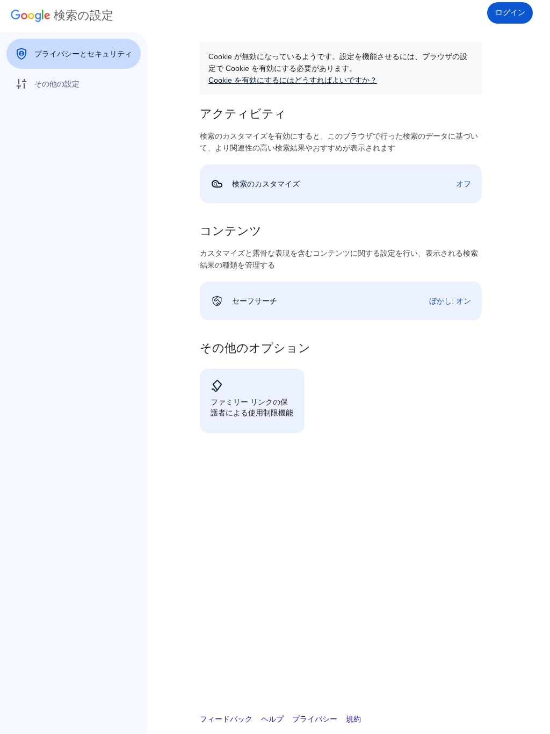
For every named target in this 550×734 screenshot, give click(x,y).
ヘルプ (272, 719)
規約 (353, 719)
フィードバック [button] (226, 719)
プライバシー (314, 719)
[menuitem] (73, 54)
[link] (341, 183)
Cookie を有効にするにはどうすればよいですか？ (292, 80)
